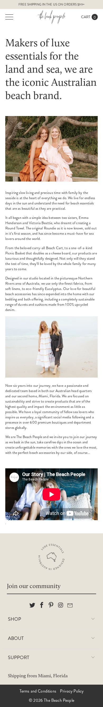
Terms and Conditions (38, 691)
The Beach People (59, 700)
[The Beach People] (51, 17)
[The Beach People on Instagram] (61, 605)
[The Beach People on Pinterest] (51, 605)
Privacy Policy (71, 691)
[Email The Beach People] (70, 605)
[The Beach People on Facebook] (42, 605)
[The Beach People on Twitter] (32, 605)
